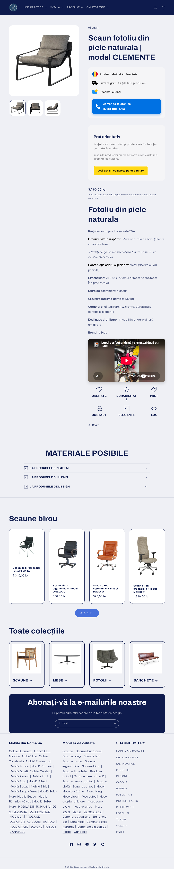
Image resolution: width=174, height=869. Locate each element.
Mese (100, 786)
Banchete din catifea (91, 826)
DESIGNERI (17, 821)
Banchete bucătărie (76, 816)
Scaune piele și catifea (78, 781)
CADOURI (34, 821)
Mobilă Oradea (40, 771)
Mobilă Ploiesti (19, 776)
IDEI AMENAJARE (127, 757)
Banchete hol (93, 811)
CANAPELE (17, 831)
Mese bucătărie (73, 791)
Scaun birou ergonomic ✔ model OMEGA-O (65, 588)
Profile (120, 832)
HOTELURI (122, 813)
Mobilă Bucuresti (20, 751)
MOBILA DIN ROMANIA (34, 806)
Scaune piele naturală (89, 776)
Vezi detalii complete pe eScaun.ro (121, 170)
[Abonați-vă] (115, 723)
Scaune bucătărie (88, 751)
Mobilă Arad (18, 781)
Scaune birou (91, 766)
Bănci (77, 811)
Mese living (94, 791)
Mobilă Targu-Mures (23, 791)
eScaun (104, 332)
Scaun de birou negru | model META (26, 569)
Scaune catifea (83, 786)
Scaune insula (72, 761)
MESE (58, 680)
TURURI (121, 819)
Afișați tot (87, 613)
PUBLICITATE (19, 826)
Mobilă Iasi (29, 756)
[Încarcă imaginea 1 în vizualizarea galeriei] (17, 108)
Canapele (80, 831)
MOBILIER (16, 816)
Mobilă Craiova (41, 766)
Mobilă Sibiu (39, 786)
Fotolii (67, 831)
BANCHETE (144, 680)
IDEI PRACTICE (39, 811)
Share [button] (95, 425)
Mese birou (70, 796)
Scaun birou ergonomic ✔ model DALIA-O (105, 588)
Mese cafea (89, 796)
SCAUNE (20, 680)
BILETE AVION (125, 807)
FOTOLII (100, 680)
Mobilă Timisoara (38, 761)
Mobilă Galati (19, 771)
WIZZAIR (121, 825)
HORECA (49, 821)
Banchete (77, 821)
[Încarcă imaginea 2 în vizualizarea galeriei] (35, 108)
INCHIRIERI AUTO (127, 801)
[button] (35, 7)
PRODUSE (33, 816)
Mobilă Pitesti (38, 781)
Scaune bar (92, 756)
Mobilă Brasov (19, 766)
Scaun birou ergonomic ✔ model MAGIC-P (145, 588)
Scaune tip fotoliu (75, 771)
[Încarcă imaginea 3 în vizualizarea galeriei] (52, 108)
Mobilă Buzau (26, 796)
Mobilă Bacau (19, 786)
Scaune (68, 751)
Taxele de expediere (114, 195)
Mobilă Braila (40, 776)
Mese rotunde (82, 806)
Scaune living (72, 756)
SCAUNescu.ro (81, 867)
